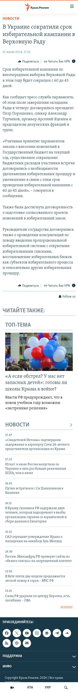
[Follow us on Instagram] (37, 633)
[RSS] (7, 643)
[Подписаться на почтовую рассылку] (27, 643)
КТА (30, 687)
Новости (11, 19)
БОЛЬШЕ (66, 607)
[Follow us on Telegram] (57, 633)
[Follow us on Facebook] (7, 633)
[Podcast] (17, 643)
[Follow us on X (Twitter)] (17, 633)
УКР (48, 687)
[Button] (28, 61)
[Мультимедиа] (12, 687)
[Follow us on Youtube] (27, 633)
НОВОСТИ (17, 425)
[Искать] (65, 687)
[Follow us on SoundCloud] (67, 633)
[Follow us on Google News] (47, 633)
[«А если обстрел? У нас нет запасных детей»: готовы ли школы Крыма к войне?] (39, 352)
